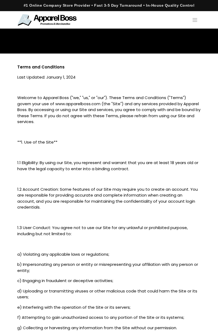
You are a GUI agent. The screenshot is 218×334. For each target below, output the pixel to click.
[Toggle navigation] (195, 20)
